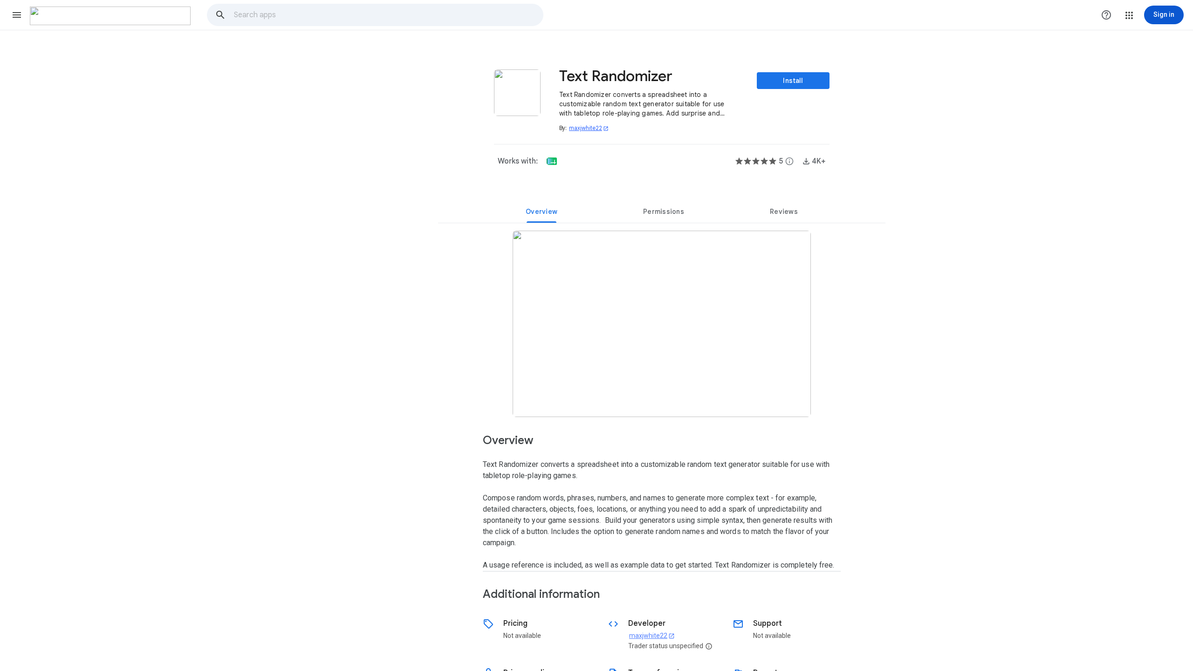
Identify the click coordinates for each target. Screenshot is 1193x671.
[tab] (541, 211)
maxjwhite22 (589, 127)
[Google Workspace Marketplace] (110, 16)
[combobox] (388, 15)
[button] (17, 15)
